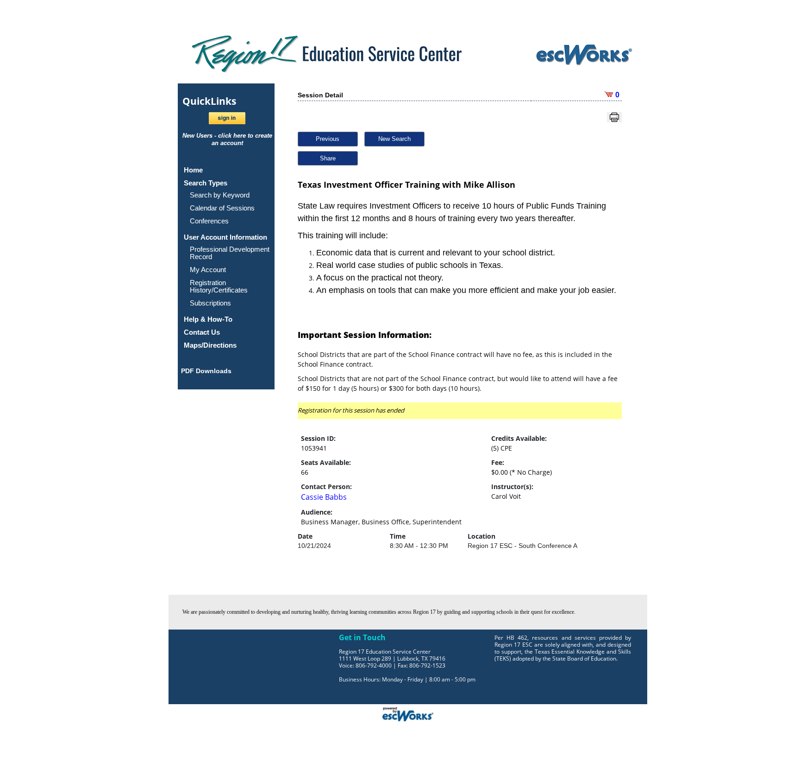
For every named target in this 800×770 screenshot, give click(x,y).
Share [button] (328, 158)
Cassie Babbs (324, 497)
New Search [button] (394, 138)
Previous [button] (327, 138)
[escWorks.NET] (407, 713)
